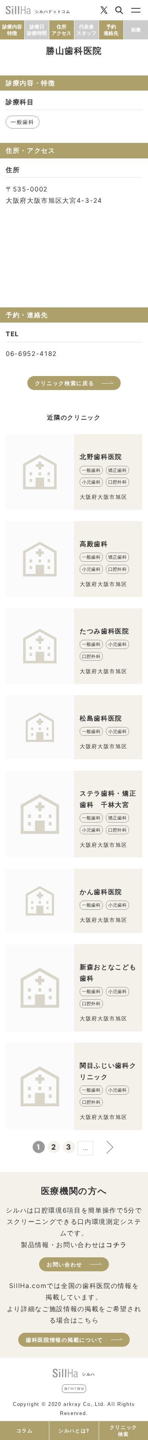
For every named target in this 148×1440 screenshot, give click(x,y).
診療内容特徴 (12, 30)
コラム (24, 1430)
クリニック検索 (123, 1430)
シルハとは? (74, 1430)
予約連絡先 (111, 30)
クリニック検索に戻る (64, 383)
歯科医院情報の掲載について (64, 1340)
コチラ (116, 1245)
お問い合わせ (64, 1264)
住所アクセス (61, 30)
